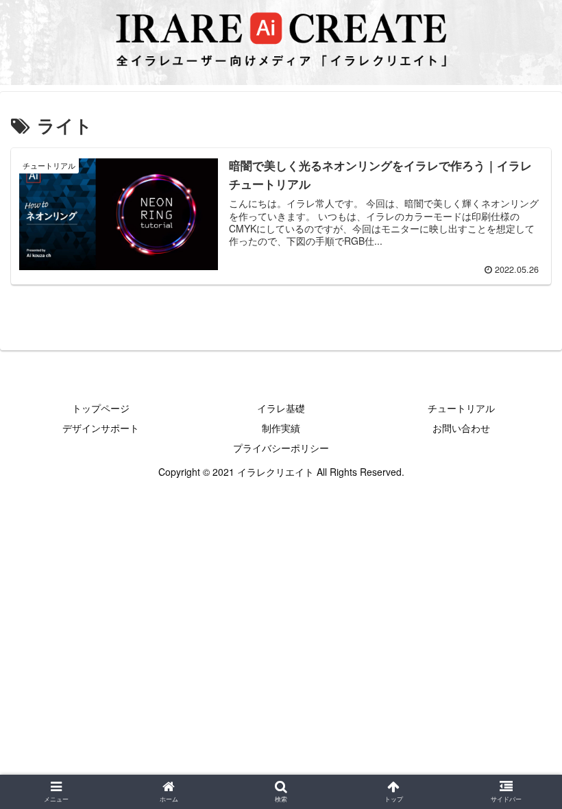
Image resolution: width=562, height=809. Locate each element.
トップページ (101, 408)
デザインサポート (100, 428)
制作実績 (281, 428)
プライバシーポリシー (281, 448)
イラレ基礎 (281, 408)
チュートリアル (461, 408)
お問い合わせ (461, 428)
